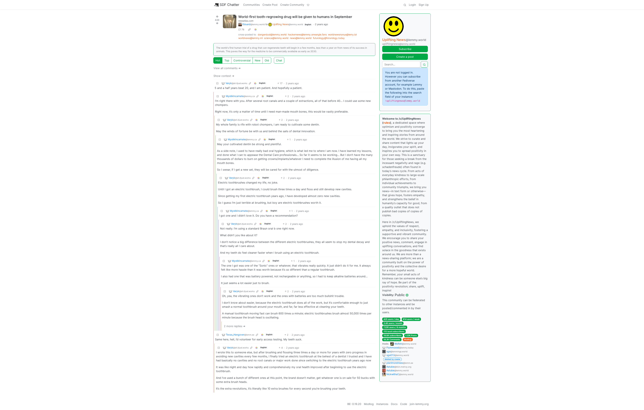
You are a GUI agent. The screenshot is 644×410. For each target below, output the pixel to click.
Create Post (270, 4)
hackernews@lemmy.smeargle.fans (307, 34)
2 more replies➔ (234, 326)
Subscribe (405, 49)
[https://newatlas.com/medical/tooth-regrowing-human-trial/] (229, 21)
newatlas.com (245, 20)
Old (267, 60)
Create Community (292, 4)
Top (226, 60)
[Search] (405, 4)
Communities (251, 4)
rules (386, 122)
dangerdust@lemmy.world (272, 34)
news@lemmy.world (301, 38)
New (257, 60)
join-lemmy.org (419, 404)
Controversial (242, 60)
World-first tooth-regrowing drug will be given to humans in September (295, 17)
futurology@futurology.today (329, 38)
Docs (394, 404)
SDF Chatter (229, 5)
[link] (249, 29)
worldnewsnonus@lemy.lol (342, 34)
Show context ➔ (223, 76)
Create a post (405, 56)
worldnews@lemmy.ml (250, 38)
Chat (279, 60)
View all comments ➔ (226, 68)
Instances (382, 404)
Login (412, 4)
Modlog (407, 339)
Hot (218, 60)
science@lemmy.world (276, 38)
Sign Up (424, 4)
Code (403, 404)
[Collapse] (217, 83)
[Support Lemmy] (308, 4)
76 (242, 29)
